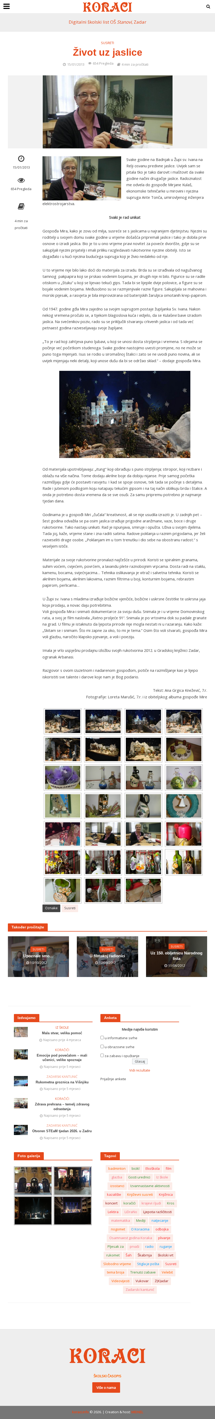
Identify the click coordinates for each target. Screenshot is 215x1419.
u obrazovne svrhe (120, 1046)
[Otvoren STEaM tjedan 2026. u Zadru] (21, 1129)
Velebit (167, 1272)
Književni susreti (140, 1194)
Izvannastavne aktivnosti (150, 1185)
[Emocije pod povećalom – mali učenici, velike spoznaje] (21, 1054)
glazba (116, 1177)
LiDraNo (131, 1211)
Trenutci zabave (143, 1272)
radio (149, 1246)
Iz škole (62, 1028)
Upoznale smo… (38, 956)
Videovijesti (120, 1280)
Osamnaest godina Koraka (130, 1237)
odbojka (162, 1229)
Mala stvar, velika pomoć (62, 1033)
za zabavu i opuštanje (122, 1055)
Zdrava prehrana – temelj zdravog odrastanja (62, 1106)
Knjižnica (166, 1194)
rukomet (113, 1255)
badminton (117, 1168)
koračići (129, 1203)
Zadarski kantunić (62, 1077)
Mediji (141, 1220)
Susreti (107, 42)
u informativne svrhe (121, 1038)
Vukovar (142, 1280)
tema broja (115, 1272)
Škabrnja (145, 1255)
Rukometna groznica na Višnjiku (62, 1082)
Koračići (62, 1050)
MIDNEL (137, 1412)
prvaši (134, 1246)
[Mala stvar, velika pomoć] (21, 1031)
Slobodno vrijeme (117, 1263)
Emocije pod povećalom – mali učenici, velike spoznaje (62, 1057)
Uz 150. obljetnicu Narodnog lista (176, 956)
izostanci (117, 1185)
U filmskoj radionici (107, 956)
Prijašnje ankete (113, 1079)
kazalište (114, 1194)
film (168, 1168)
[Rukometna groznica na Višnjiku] (21, 1080)
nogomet (118, 1229)
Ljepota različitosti (157, 1211)
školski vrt (165, 1255)
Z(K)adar (161, 1280)
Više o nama (106, 1387)
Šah (129, 1255)
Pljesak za (116, 1246)
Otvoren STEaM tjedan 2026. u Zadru (62, 1131)
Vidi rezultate (139, 1070)
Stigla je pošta (148, 1263)
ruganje (166, 1246)
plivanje (164, 1237)
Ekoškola (153, 1168)
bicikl (135, 1168)
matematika (120, 1220)
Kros (170, 1203)
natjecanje (160, 1220)
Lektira (113, 1211)
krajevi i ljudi (151, 1203)
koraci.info (80, 1412)
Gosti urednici (139, 1177)
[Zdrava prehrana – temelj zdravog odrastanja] (21, 1102)
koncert (111, 1203)
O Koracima (140, 1229)
